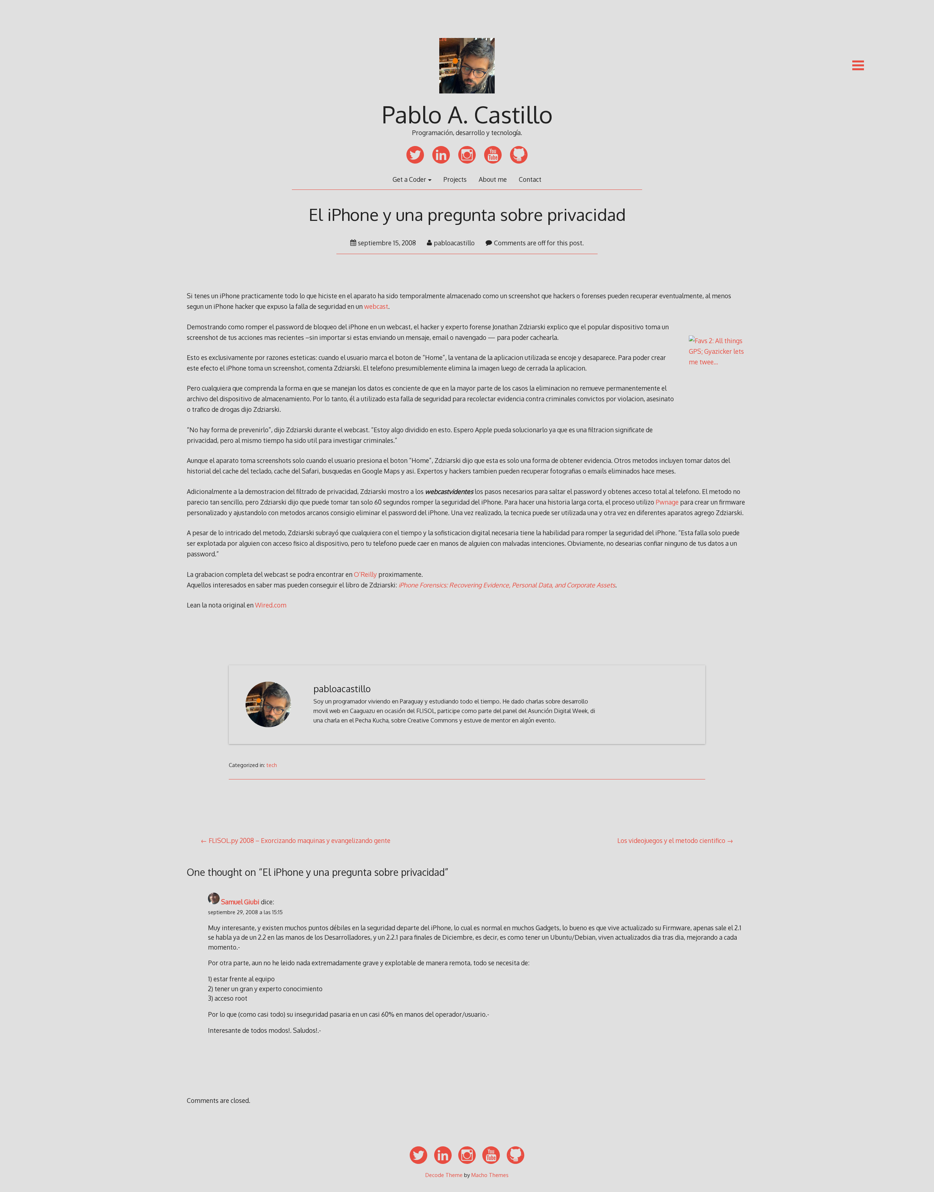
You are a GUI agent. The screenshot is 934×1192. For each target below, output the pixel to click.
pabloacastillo (454, 243)
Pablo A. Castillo (467, 114)
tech (271, 765)
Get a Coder (409, 179)
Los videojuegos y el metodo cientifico (671, 840)
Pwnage (667, 502)
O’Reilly (365, 574)
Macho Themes (490, 1175)
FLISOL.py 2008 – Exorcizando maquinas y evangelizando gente (299, 840)
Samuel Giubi (240, 902)
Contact (530, 179)
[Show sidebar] (858, 65)
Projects (455, 179)
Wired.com (270, 605)
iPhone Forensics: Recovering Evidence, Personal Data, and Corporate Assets (506, 585)
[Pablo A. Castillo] (467, 98)
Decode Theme (444, 1175)
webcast (376, 306)
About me (493, 179)
